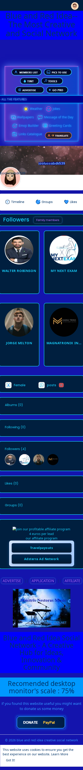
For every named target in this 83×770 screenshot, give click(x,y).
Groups (11, 505)
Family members (47, 220)
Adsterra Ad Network (41, 559)
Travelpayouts (41, 548)
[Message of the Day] (40, 117)
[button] (74, 5)
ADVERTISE (12, 580)
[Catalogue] (15, 134)
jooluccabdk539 (52, 163)
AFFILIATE (72, 580)
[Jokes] (49, 109)
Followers (12, 449)
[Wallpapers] (13, 117)
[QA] (45, 126)
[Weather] (26, 109)
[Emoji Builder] (15, 126)
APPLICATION (43, 580)
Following (12, 427)
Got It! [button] (10, 760)
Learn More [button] (59, 754)
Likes (8, 483)
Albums (11, 405)
